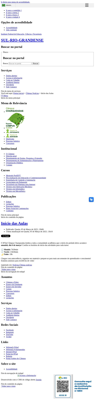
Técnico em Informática (15, 189)
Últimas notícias (25, 265)
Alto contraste (11, 30)
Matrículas (10, 139)
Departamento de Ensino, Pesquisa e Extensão (24, 158)
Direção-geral (11, 156)
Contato (9, 165)
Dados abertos (11, 76)
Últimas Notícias (32, 93)
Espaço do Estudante (14, 284)
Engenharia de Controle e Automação (20, 180)
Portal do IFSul (12, 354)
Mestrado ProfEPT (13, 175)
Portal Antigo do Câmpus (16, 358)
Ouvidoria (10, 85)
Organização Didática (14, 163)
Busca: (6, 63)
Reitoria (9, 356)
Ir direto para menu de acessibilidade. (15, 2)
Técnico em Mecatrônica (15, 191)
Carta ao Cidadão (13, 80)
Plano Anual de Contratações (17, 208)
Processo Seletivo (13, 141)
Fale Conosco (11, 87)
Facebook (10, 330)
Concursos (10, 143)
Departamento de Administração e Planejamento (24, 160)
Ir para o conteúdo (14, 10)
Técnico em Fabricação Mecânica (19, 187)
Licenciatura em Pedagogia (16, 182)
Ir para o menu (12, 13)
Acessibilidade (11, 28)
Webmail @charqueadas (15, 349)
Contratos (9, 211)
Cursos (8, 289)
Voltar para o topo (8, 269)
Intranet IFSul (11, 352)
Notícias (15, 265)
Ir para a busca (12, 15)
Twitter (9, 337)
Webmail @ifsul (12, 347)
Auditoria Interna (12, 82)
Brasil (8, 5)
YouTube (9, 334)
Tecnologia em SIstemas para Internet (20, 184)
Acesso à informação (14, 78)
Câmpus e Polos (12, 282)
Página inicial (18, 93)
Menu (5, 96)
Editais (8, 202)
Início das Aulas (14, 223)
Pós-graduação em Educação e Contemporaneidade (26, 178)
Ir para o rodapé (13, 17)
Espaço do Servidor (13, 287)
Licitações (10, 204)
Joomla (38, 380)
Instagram (10, 332)
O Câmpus (10, 154)
